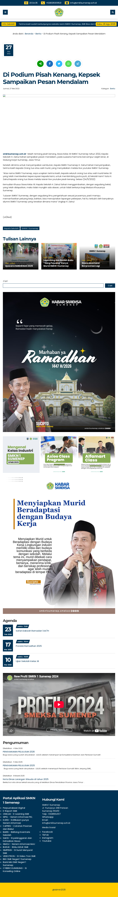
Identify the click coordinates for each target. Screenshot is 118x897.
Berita (38, 33)
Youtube (46, 840)
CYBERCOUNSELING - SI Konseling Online (15, 870)
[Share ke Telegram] (77, 63)
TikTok (45, 834)
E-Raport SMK (10, 810)
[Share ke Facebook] (50, 63)
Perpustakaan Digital (14, 807)
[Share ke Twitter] (59, 63)
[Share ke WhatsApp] (68, 64)
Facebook (47, 831)
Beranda (29, 33)
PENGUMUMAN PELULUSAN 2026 (19, 751)
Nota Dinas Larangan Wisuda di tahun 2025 (25, 779)
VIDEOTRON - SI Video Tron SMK (19, 856)
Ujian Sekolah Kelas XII (27, 661)
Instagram (47, 837)
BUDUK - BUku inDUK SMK (15, 847)
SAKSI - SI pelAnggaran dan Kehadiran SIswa (17, 839)
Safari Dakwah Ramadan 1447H (32, 630)
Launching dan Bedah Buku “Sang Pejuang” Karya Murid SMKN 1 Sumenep (58, 263)
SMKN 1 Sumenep (30, 228)
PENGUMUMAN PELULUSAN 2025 (19, 765)
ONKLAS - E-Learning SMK (16, 813)
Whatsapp (48, 816)
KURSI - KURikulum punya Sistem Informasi (16, 821)
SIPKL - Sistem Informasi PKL (17, 816)
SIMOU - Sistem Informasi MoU (19, 844)
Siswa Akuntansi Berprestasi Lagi (91, 264)
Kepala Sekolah (11, 228)
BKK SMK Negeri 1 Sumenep (17, 859)
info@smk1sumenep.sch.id (83, 2)
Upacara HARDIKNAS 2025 (19, 265)
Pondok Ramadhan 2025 (29, 645)
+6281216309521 (53, 2)
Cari (5, 281)
